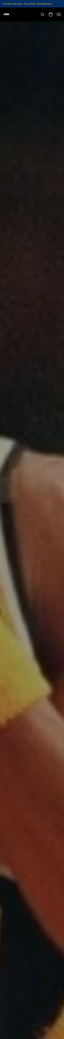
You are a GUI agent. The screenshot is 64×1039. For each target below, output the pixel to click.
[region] (32, 3)
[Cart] (51, 14)
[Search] (42, 14)
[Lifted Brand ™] (6, 14)
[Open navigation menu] (59, 14)
